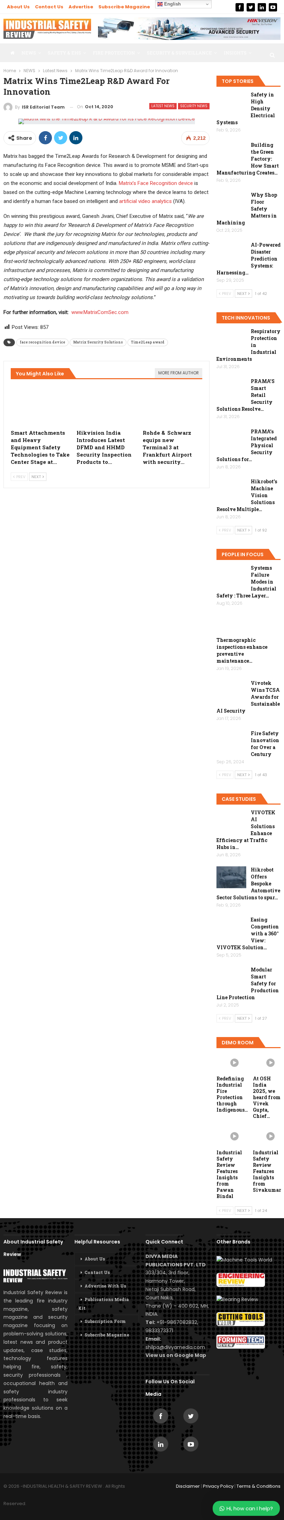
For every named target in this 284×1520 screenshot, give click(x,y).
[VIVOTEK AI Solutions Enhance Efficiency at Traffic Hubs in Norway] (231, 820)
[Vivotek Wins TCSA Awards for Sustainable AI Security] (231, 691)
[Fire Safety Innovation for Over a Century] (231, 741)
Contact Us (49, 6)
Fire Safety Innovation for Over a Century (265, 743)
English (172, 4)
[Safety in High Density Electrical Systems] (231, 102)
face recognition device (42, 342)
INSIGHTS (235, 53)
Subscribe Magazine (124, 6)
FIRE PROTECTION (114, 53)
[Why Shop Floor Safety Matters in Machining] (231, 203)
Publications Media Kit (103, 1304)
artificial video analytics (145, 201)
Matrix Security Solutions (98, 342)
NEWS (28, 53)
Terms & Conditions (259, 1486)
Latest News (163, 106)
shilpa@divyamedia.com (175, 1347)
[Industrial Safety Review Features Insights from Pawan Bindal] (230, 1136)
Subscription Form (105, 1321)
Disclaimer (188, 1486)
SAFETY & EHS (64, 53)
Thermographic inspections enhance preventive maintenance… (241, 650)
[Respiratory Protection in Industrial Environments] (231, 339)
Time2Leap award (148, 342)
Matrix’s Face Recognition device (156, 183)
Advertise (81, 6)
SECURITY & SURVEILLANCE (179, 53)
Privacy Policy (218, 1486)
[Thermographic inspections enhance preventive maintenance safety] (231, 625)
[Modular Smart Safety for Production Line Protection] (231, 977)
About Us (18, 6)
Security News (193, 106)
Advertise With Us (105, 1286)
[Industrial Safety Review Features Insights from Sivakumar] (267, 1136)
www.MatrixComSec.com (99, 312)
